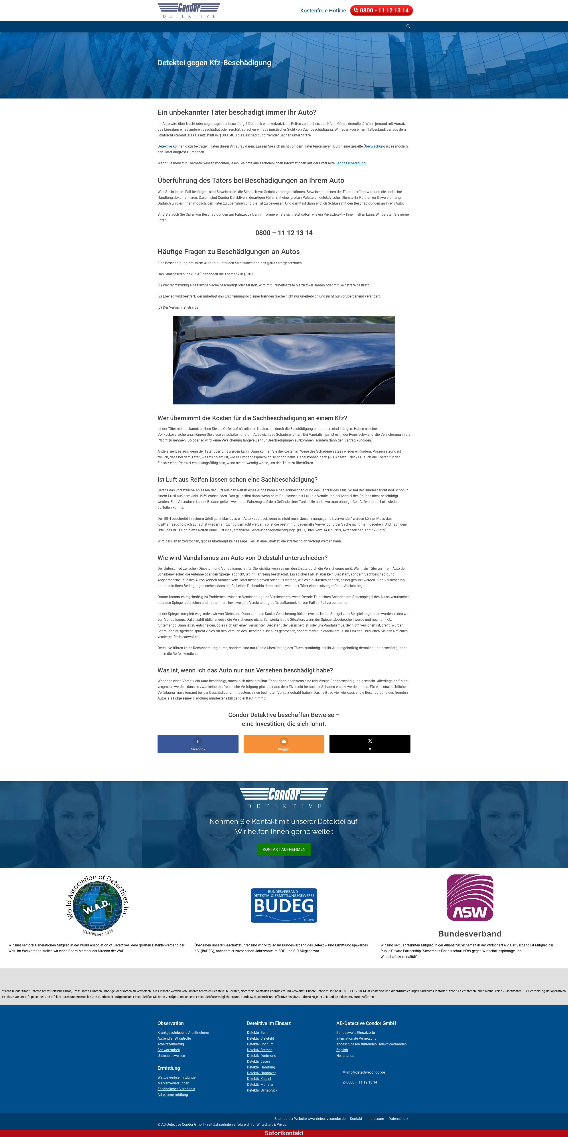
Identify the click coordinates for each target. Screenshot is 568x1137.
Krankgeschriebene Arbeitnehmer (183, 1033)
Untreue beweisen (171, 1056)
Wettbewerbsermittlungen (177, 1077)
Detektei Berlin (258, 1033)
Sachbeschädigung (350, 163)
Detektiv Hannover (261, 1073)
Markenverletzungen (173, 1083)
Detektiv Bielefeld (260, 1038)
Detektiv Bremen (259, 1050)
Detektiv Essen (258, 1061)
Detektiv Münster (260, 1084)
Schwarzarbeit (169, 1050)
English (342, 1050)
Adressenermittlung (173, 1095)
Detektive (165, 146)
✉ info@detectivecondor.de (364, 1072)
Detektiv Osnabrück (262, 1090)
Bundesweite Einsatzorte (355, 1033)
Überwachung (374, 146)
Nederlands (345, 1056)
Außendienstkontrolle (174, 1038)
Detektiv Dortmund (261, 1056)
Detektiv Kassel (259, 1079)
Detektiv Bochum (260, 1044)
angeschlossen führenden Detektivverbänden (371, 1044)
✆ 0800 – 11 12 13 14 (360, 1082)
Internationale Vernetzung (356, 1038)
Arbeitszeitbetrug (171, 1044)
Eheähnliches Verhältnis (176, 1089)
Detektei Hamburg (261, 1067)
